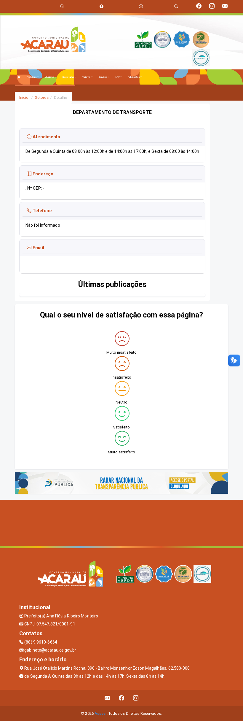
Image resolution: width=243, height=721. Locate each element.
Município (49, 77)
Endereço (42, 174)
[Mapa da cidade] (121, 522)
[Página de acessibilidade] (141, 6)
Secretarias (68, 77)
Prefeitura (32, 77)
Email (37, 247)
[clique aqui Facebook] (121, 698)
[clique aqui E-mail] (107, 698)
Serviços (103, 77)
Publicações (134, 77)
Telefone (41, 210)
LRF (117, 77)
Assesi (101, 713)
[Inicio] (19, 77)
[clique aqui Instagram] (136, 698)
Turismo (86, 77)
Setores (42, 97)
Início (24, 97)
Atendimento (45, 136)
